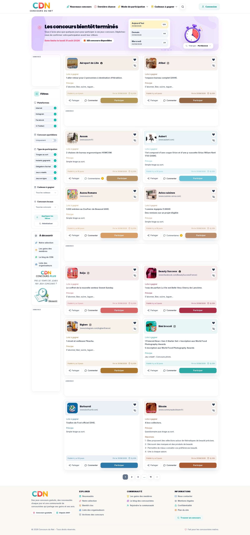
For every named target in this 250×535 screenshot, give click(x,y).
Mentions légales (186, 501)
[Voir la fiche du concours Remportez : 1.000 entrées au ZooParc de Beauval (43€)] (72, 194)
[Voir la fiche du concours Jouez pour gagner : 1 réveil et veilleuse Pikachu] (72, 326)
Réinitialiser (47, 224)
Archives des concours (93, 514)
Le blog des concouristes (142, 501)
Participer (119, 100)
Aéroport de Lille (89, 63)
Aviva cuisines (167, 193)
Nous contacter (185, 496)
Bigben (84, 324)
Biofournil (85, 406)
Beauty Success (168, 271)
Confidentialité (185, 505)
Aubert (163, 136)
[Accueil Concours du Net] (40, 493)
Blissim (163, 406)
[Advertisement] (46, 72)
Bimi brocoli (165, 326)
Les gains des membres (141, 496)
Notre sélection (89, 501)
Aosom (84, 136)
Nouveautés (88, 496)
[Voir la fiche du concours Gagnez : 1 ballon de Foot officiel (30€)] (72, 408)
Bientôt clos (87, 505)
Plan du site (183, 510)
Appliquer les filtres (47, 217)
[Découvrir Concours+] (46, 286)
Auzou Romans (88, 193)
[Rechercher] (183, 7)
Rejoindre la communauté (142, 505)
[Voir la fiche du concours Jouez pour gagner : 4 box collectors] (151, 408)
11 (150, 477)
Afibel (162, 63)
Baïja (83, 273)
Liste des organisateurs (93, 510)
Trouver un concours (190, 518)
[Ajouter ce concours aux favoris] (135, 59)
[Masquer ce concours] (135, 65)
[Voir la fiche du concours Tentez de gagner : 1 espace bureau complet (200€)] (151, 63)
